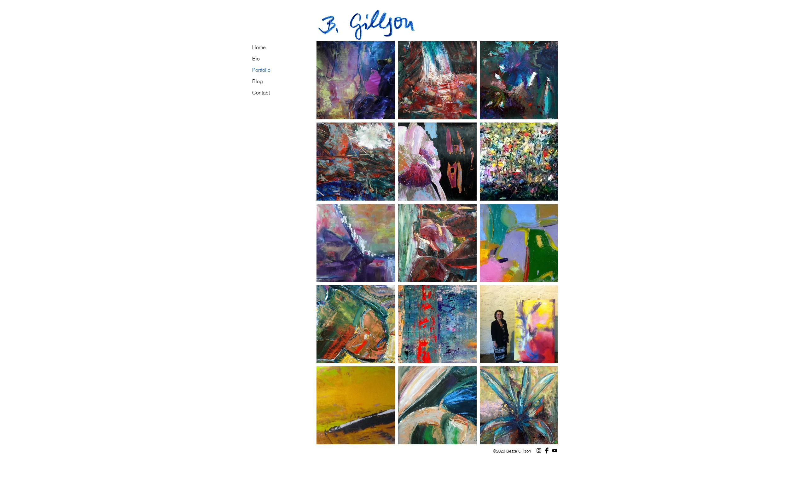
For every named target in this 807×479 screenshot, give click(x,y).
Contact (261, 92)
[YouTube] (555, 450)
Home (259, 47)
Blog (257, 81)
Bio (256, 58)
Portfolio (261, 70)
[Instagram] (539, 450)
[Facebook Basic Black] (547, 450)
